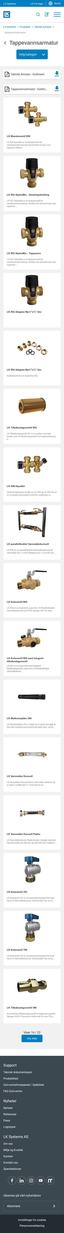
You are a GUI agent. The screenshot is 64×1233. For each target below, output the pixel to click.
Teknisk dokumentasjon (17, 1072)
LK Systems (9, 27)
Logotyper (9, 1126)
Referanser (9, 1114)
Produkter (25, 27)
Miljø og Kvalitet (13, 1150)
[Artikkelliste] (47, 14)
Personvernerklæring (32, 1225)
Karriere (8, 1156)
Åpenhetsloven (12, 1169)
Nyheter (8, 1108)
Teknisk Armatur (43, 27)
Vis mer (32, 1038)
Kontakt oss (10, 1162)
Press (6, 1120)
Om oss (8, 1143)
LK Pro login (36, 3)
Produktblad (10, 1078)
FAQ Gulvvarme (12, 1091)
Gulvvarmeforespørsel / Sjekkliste (23, 1084)
